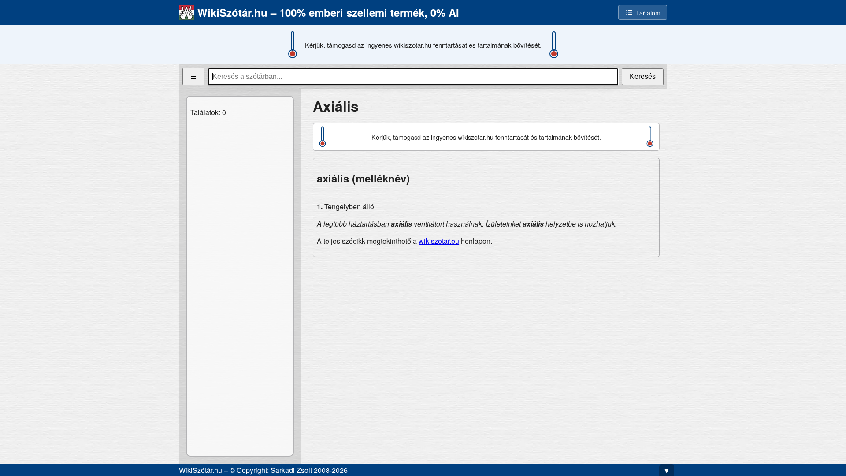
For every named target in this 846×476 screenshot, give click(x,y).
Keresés (643, 76)
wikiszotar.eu (439, 241)
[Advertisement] (486, 325)
